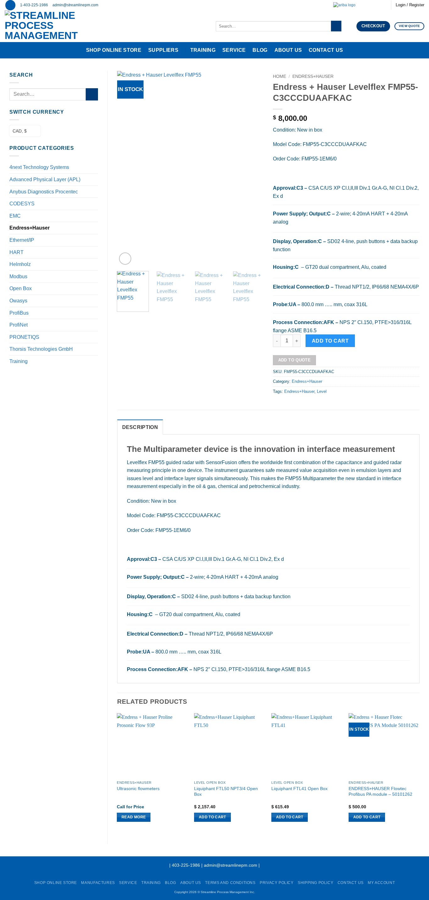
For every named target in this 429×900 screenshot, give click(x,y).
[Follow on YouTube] (383, 5)
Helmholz (20, 264)
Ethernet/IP (21, 240)
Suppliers (163, 50)
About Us (288, 50)
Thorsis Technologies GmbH (41, 349)
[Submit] (336, 26)
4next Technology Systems (39, 167)
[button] (10, 5)
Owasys (18, 300)
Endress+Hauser (29, 227)
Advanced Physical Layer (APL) (44, 179)
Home (279, 76)
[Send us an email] (365, 5)
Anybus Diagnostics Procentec (43, 191)
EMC (15, 216)
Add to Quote (294, 360)
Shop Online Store (113, 50)
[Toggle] (94, 191)
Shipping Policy (315, 883)
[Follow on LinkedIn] (377, 5)
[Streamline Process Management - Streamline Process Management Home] (61, 26)
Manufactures (98, 883)
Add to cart (330, 341)
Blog (260, 50)
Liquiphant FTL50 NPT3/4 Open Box (226, 791)
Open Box (20, 288)
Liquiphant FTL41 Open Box (299, 788)
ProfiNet (18, 325)
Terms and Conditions (230, 883)
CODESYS (22, 203)
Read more (134, 817)
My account (381, 883)
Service (234, 50)
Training (203, 50)
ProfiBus (19, 313)
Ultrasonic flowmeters (138, 788)
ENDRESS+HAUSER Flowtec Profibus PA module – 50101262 (380, 791)
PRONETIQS (24, 337)
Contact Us (326, 50)
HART (16, 252)
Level (322, 391)
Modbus (18, 276)
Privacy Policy (277, 883)
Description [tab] (140, 427)
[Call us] (371, 5)
